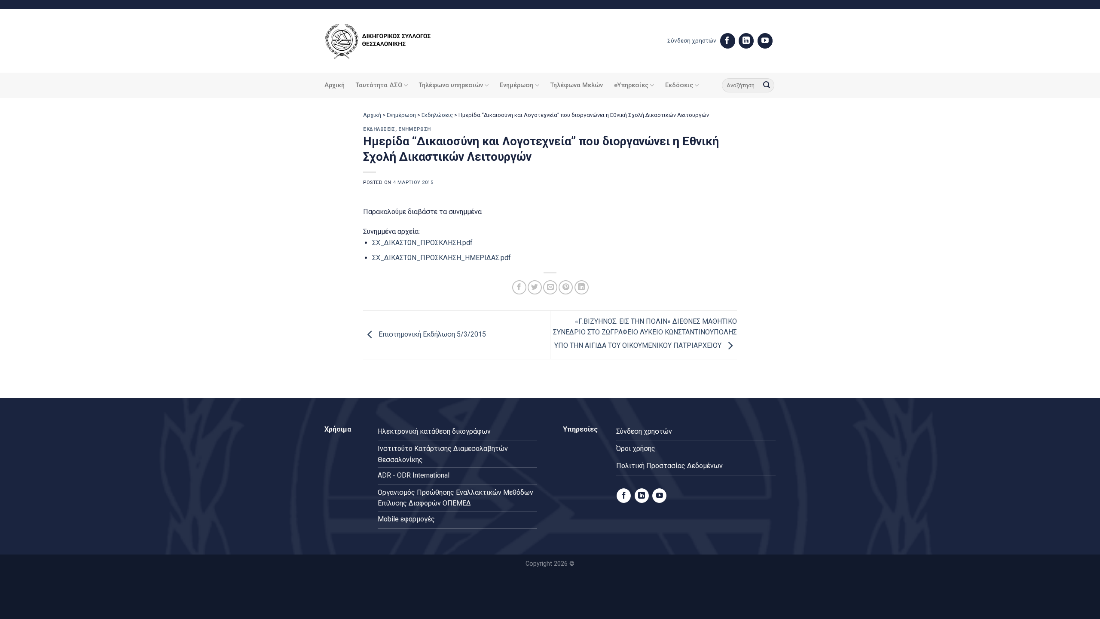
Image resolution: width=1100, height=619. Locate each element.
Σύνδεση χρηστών (691, 40)
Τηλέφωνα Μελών (576, 85)
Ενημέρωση (516, 85)
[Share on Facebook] (519, 287)
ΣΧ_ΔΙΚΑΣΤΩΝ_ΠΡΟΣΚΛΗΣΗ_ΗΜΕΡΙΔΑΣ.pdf (441, 258)
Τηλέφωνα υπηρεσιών (451, 85)
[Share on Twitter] (535, 287)
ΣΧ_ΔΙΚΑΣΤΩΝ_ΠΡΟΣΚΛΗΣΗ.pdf (422, 243)
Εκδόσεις (679, 85)
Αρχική (334, 85)
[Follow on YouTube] (765, 41)
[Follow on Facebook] (727, 41)
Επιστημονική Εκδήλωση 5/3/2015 (431, 335)
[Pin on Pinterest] (566, 287)
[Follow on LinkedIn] (746, 41)
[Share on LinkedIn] (581, 287)
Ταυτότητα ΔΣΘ (379, 85)
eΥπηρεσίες (631, 85)
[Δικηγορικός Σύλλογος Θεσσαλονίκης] (388, 41)
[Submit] (766, 85)
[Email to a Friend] (550, 287)
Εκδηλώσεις (437, 115)
